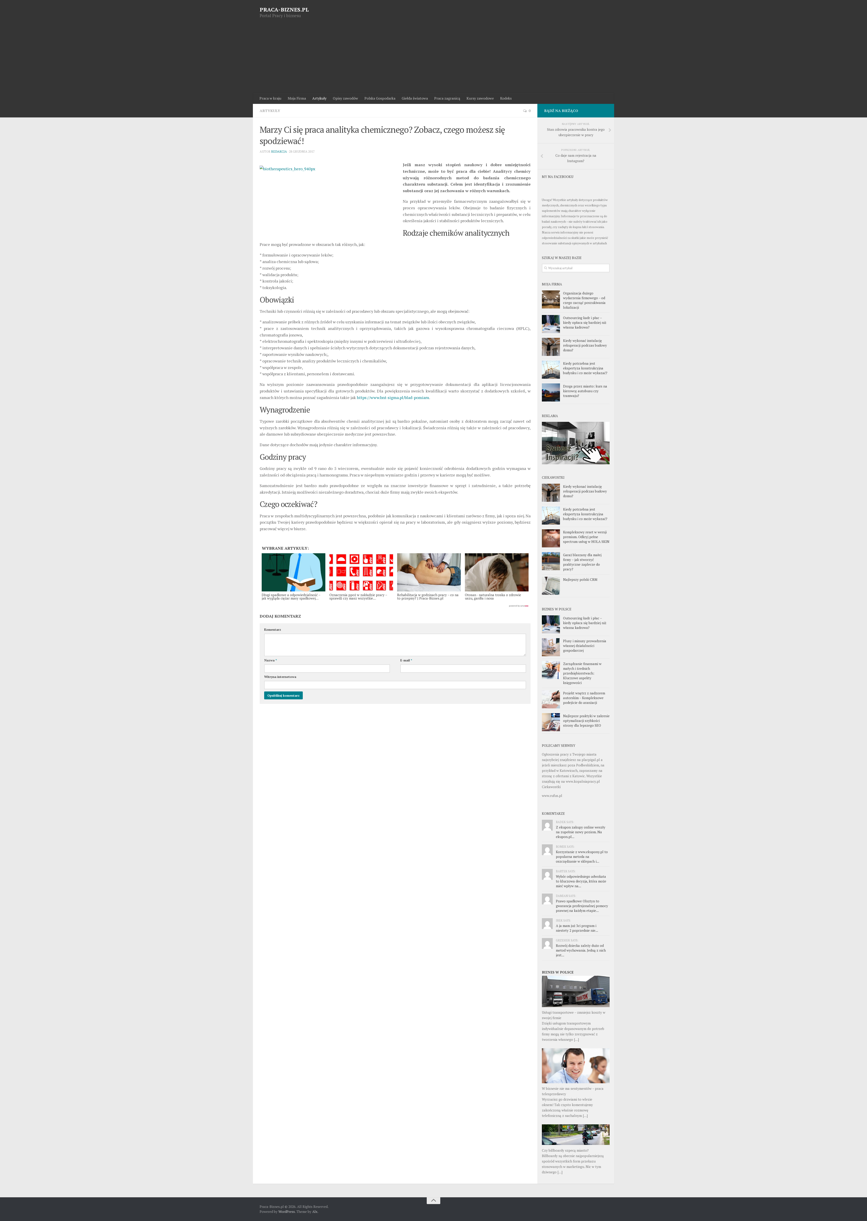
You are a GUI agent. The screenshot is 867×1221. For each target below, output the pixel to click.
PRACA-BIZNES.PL (284, 9)
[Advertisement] (433, 59)
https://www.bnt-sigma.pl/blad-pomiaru (393, 397)
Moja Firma (297, 98)
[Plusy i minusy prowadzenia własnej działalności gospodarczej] (551, 647)
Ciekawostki (551, 786)
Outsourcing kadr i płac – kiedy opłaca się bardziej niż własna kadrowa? (584, 322)
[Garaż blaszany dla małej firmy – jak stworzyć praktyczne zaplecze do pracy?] (551, 561)
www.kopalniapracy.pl (583, 781)
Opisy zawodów (345, 98)
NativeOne (395, 606)
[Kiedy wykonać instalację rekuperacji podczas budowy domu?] (551, 347)
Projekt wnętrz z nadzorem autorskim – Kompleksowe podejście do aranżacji (584, 698)
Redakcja (279, 151)
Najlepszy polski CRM (580, 579)
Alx (314, 1211)
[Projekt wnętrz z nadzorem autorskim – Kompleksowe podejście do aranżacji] (551, 699)
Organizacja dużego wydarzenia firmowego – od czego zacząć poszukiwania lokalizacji (584, 300)
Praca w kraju (270, 98)
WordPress (286, 1211)
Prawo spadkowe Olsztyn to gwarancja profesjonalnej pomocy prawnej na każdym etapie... (582, 906)
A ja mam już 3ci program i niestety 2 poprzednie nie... (577, 928)
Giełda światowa (415, 98)
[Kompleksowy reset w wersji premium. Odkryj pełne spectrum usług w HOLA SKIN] (551, 538)
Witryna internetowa (280, 677)
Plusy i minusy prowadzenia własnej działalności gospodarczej (584, 646)
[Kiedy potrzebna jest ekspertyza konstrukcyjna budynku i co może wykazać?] (551, 370)
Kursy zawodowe (480, 98)
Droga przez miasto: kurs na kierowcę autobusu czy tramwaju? (585, 391)
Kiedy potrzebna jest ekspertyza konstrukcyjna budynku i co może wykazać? (585, 368)
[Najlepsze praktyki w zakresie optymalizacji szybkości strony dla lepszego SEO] (551, 722)
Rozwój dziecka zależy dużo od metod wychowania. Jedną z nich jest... (581, 950)
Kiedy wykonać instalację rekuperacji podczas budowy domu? (585, 345)
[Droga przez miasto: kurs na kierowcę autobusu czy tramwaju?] (551, 392)
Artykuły (319, 98)
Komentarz (272, 629)
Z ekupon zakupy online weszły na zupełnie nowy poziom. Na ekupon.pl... (580, 832)
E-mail (406, 660)
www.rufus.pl (552, 795)
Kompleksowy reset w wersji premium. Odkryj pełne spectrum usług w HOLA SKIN (586, 537)
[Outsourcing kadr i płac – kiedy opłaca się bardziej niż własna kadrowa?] (551, 324)
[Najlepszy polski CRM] (551, 586)
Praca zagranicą (447, 98)
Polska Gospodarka (379, 98)
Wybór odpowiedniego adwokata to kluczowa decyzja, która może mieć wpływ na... (581, 881)
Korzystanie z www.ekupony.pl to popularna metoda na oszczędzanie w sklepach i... (582, 857)
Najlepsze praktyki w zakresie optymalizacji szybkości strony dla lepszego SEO (586, 721)
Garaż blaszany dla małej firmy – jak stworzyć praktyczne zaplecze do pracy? (582, 562)
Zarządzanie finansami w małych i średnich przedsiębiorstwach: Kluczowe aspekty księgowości (582, 673)
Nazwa (270, 660)
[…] (576, 1039)
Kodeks (506, 98)
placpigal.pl (591, 759)
